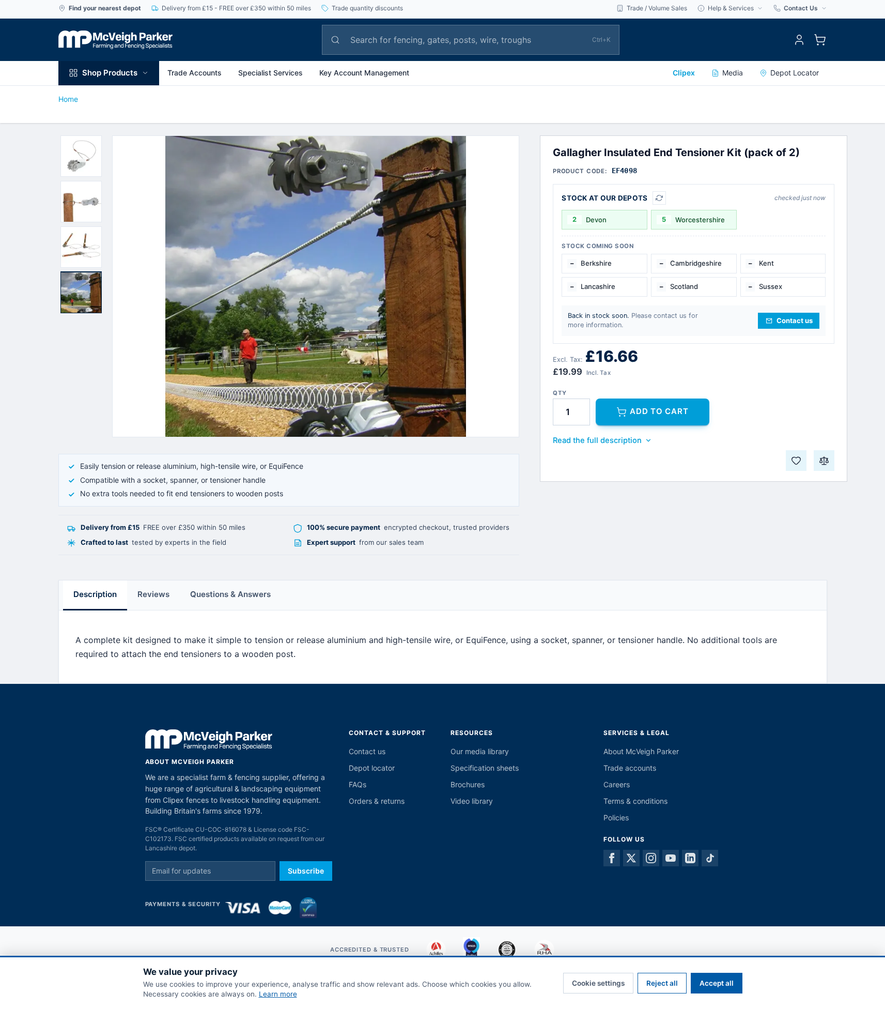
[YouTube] (670, 858)
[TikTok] (710, 858)
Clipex (684, 72)
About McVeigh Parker (641, 751)
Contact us (367, 751)
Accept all (717, 983)
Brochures (468, 784)
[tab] (81, 156)
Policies (616, 817)
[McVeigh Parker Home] (115, 39)
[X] (631, 858)
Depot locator (372, 767)
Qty (559, 393)
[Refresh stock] (659, 198)
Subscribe (306, 870)
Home (68, 99)
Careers (616, 784)
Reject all (662, 983)
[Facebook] (611, 858)
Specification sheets (485, 767)
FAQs (357, 784)
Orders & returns (377, 801)
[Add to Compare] (824, 460)
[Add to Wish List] (796, 460)
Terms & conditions (635, 801)
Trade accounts (629, 767)
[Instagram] (651, 858)
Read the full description (597, 440)
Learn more (278, 994)
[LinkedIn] (690, 858)
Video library (472, 801)
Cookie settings (598, 983)
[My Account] (799, 39)
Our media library (480, 751)
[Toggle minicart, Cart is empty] (820, 39)
